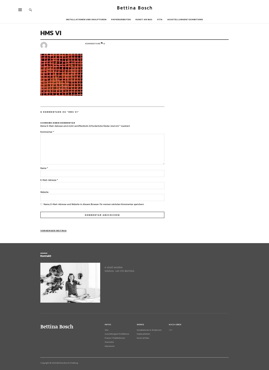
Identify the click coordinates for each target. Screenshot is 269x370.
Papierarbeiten (121, 19)
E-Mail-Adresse (49, 180)
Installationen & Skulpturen (149, 330)
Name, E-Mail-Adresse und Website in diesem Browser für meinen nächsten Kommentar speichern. (94, 204)
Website (44, 192)
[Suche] (30, 10)
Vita (160, 19)
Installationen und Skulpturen (86, 19)
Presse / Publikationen (115, 338)
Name (44, 168)
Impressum (109, 346)
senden (118, 267)
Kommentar (47, 131)
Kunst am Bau (143, 19)
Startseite (109, 342)
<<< (170, 330)
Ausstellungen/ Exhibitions (185, 19)
